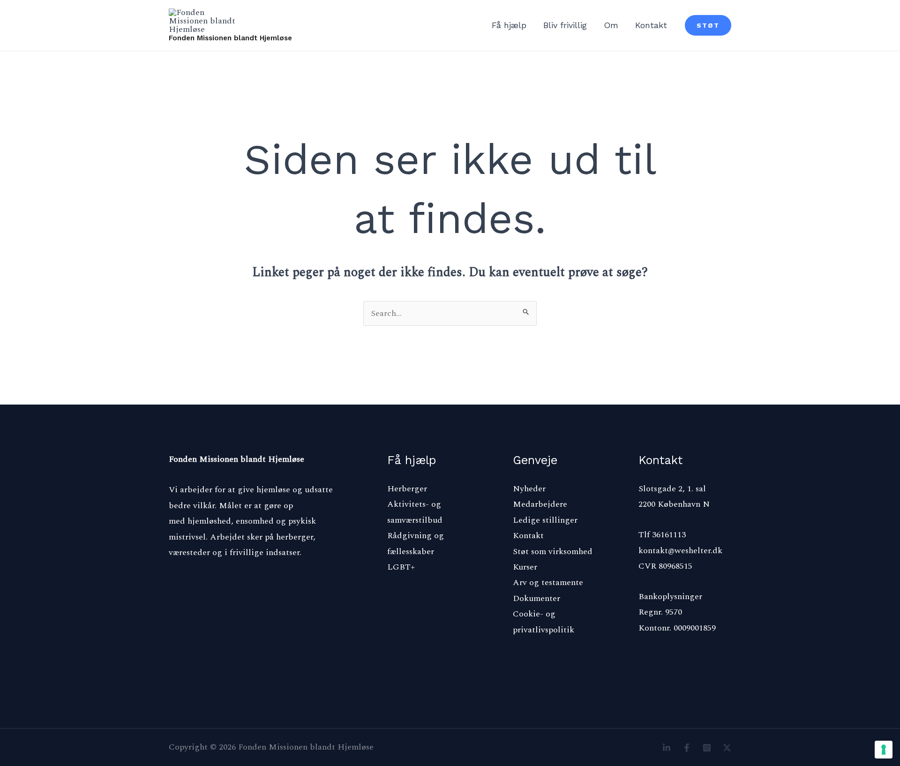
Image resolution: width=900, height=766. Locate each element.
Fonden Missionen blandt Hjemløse (230, 38)
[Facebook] (686, 747)
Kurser (525, 567)
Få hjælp (509, 25)
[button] (708, 25)
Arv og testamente (548, 582)
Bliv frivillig (565, 25)
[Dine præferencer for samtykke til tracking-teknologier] (883, 749)
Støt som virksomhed (552, 551)
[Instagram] (707, 747)
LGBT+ (401, 567)
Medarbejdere (540, 504)
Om (611, 25)
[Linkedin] (666, 747)
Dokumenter (536, 598)
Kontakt (651, 25)
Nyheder (529, 488)
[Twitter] (727, 747)
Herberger (407, 488)
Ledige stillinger (545, 520)
